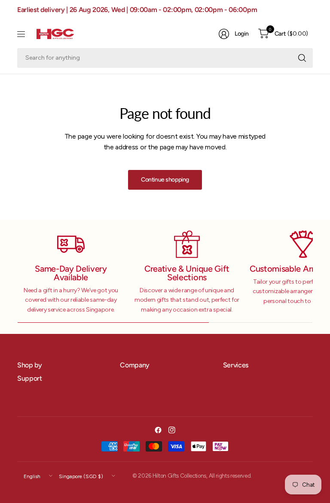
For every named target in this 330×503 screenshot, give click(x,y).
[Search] (302, 58)
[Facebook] (158, 430)
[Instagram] (172, 430)
